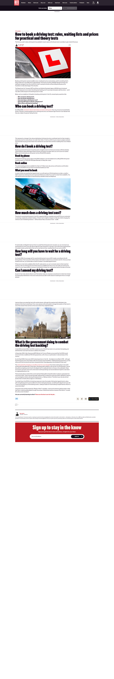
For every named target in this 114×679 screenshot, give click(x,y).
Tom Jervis (22, 44)
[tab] (57, 405)
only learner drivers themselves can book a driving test (37, 110)
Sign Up (77, 436)
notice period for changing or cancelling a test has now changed (33, 365)
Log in (98, 3)
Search (93, 3)
